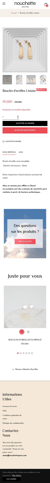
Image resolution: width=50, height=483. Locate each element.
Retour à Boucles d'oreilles (26, 369)
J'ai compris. (11, 479)
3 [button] (23, 353)
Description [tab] (9, 152)
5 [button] (29, 353)
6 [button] (32, 353)
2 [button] (20, 353)
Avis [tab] (21, 152)
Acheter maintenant (25, 130)
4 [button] (26, 353)
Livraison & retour (10, 406)
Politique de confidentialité (13, 423)
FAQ (5, 411)
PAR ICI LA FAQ (25, 241)
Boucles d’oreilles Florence (25, 340)
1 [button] (18, 353)
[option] (25, 320)
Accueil (14, 13)
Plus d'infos (16, 476)
